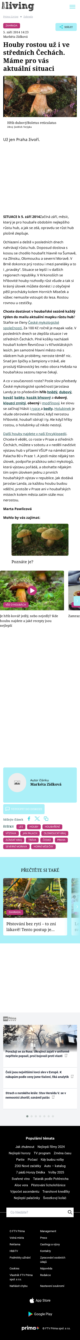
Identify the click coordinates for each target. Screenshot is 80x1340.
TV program (42, 1153)
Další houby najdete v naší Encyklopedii (34, 433)
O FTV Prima (17, 1231)
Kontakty (45, 1251)
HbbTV (14, 1251)
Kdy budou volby (52, 1160)
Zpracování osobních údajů (52, 1259)
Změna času (62, 1153)
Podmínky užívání (20, 1257)
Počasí (33, 1160)
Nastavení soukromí (52, 1286)
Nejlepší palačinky (27, 1198)
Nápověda (46, 1268)
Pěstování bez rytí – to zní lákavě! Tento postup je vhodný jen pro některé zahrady (31, 926)
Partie (20, 1160)
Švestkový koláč (54, 1198)
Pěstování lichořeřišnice (48, 1185)
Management (48, 1231)
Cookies (14, 1268)
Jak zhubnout (24, 1147)
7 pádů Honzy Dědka (30, 1172)
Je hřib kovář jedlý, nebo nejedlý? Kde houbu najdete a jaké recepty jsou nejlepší (29, 621)
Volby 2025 (56, 1172)
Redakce (45, 1275)
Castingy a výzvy (50, 1244)
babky (19, 397)
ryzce (36, 408)
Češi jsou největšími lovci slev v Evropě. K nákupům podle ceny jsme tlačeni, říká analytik (37, 1074)
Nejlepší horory (20, 1153)
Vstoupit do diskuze (26, 809)
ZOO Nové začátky (28, 1166)
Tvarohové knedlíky (56, 1192)
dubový (65, 392)
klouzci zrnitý (14, 403)
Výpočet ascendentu (24, 1192)
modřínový (50, 403)
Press (43, 1237)
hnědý (52, 392)
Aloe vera (21, 1185)
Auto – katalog (54, 1166)
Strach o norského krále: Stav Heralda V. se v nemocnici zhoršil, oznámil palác (36, 1095)
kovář (7, 397)
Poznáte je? (22, 561)
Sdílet (64, 28)
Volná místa (17, 1237)
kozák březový (38, 397)
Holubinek (62, 408)
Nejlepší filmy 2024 (51, 1147)
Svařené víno (21, 1179)
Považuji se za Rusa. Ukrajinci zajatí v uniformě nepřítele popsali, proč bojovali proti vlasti (37, 1054)
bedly (48, 408)
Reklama (15, 1244)
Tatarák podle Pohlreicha (50, 1179)
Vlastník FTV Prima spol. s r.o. (21, 1277)
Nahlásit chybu (19, 1286)
